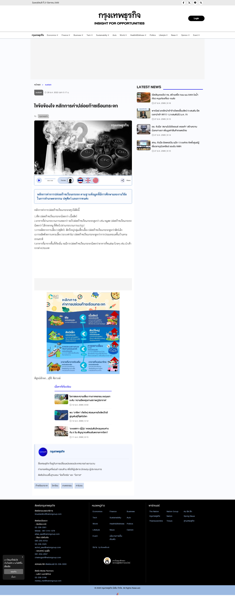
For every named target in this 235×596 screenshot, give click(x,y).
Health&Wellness (137, 35)
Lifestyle (162, 35)
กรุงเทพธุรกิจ (154, 516)
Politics (153, 35)
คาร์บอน (79, 485)
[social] (183, 3)
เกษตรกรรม (67, 485)
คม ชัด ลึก (188, 511)
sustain (48, 84)
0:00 (48, 181)
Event (195, 35)
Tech (89, 35)
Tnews (169, 521)
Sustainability (101, 35)
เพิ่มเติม (7, 566)
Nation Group (172, 511)
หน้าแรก (37, 84)
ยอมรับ (13, 571)
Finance (65, 35)
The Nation (154, 511)
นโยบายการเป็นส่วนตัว (116, 537)
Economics (51, 35)
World (122, 35)
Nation (169, 516)
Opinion (184, 35)
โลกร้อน (55, 485)
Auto (115, 35)
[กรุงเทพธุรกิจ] (38, 35)
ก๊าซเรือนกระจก (42, 485)
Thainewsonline (156, 521)
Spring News (189, 516)
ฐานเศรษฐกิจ (189, 521)
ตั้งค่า (13, 577)
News (173, 35)
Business (77, 35)
